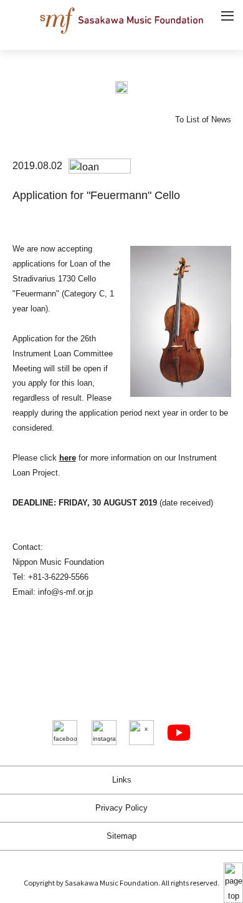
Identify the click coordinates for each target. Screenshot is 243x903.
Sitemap (121, 836)
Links (121, 779)
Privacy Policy (121, 808)
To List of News (203, 119)
